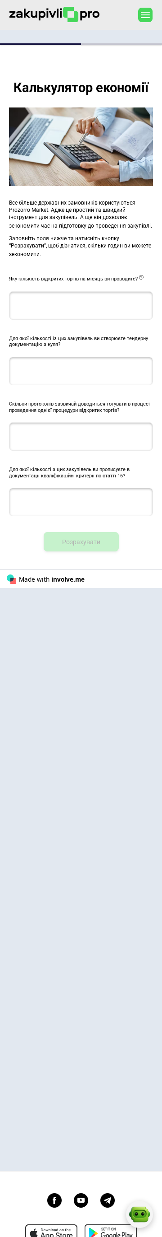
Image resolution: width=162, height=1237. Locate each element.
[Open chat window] (139, 1214)
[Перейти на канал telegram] (107, 1199)
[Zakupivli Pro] (54, 15)
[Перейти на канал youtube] (81, 1199)
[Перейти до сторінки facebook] (54, 1199)
